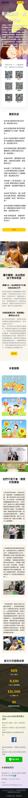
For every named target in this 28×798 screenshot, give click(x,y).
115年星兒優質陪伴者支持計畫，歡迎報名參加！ (14, 122)
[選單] (25, 2)
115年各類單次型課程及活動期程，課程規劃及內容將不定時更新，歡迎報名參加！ (15, 208)
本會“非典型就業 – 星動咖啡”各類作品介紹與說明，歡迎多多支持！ (14, 218)
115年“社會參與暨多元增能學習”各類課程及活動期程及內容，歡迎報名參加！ (14, 140)
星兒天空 (5, 2)
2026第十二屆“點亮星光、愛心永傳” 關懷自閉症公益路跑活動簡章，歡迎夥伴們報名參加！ (14, 184)
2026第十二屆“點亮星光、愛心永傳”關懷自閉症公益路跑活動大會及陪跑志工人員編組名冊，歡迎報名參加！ (14, 172)
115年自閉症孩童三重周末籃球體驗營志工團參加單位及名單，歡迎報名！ (15, 150)
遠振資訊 (19, 796)
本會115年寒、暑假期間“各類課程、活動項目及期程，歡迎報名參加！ (14, 160)
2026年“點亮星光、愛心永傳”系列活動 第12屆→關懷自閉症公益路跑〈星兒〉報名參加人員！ (15, 197)
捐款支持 (20, 2)
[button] (14, 458)
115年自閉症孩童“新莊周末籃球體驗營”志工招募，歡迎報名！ (14, 130)
